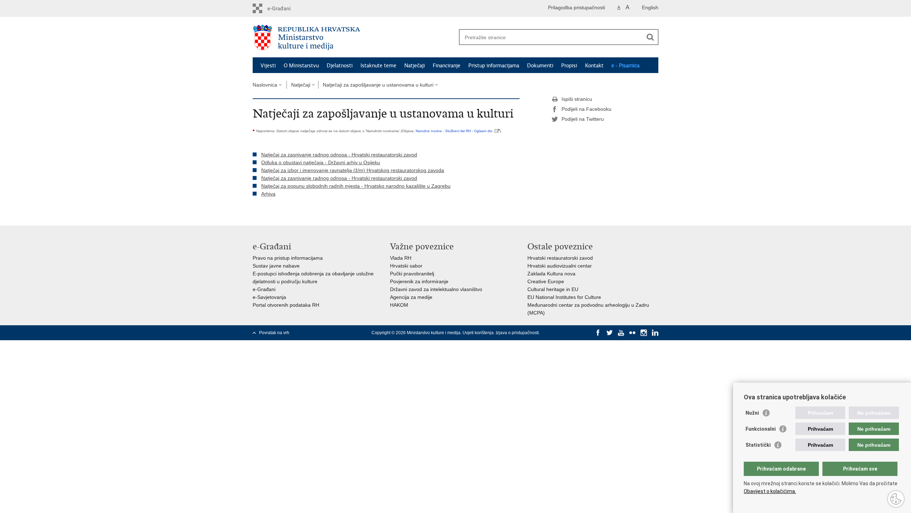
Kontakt (594, 65)
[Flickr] (632, 333)
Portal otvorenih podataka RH (286, 305)
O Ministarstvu (301, 65)
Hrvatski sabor (406, 266)
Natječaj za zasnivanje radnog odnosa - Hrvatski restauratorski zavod (339, 154)
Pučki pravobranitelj (412, 273)
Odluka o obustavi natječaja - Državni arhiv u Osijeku (320, 162)
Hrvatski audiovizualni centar (559, 266)
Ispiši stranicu (577, 99)
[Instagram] (644, 333)
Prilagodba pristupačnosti (576, 7)
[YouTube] (621, 333)
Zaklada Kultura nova (551, 273)
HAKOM (399, 305)
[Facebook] (598, 333)
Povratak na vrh (274, 332)
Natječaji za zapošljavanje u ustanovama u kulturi (378, 85)
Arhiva (268, 194)
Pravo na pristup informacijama (288, 258)
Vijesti (268, 65)
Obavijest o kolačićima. (770, 491)
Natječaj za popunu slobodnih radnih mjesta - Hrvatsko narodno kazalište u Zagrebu (356, 186)
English (650, 7)
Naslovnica (265, 85)
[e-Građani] (283, 8)
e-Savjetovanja (269, 297)
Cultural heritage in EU (552, 289)
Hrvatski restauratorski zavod (560, 258)
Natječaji (414, 65)
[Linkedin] (655, 333)
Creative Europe (545, 281)
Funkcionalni (761, 429)
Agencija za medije (411, 297)
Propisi (569, 65)
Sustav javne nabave (276, 266)
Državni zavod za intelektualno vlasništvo (436, 289)
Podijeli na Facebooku (586, 109)
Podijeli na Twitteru (583, 119)
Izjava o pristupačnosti (517, 332)
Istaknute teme (378, 65)
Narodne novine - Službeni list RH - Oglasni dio (454, 131)
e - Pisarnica (625, 65)
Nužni (752, 413)
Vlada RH (400, 258)
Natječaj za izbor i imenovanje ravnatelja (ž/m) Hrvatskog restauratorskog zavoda (352, 170)
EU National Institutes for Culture (564, 297)
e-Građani (264, 289)
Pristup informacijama (493, 65)
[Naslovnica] (354, 37)
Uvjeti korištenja (478, 332)
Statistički (758, 445)
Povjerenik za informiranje (419, 281)
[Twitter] (609, 333)
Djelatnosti (340, 65)
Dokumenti (540, 65)
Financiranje (446, 65)
